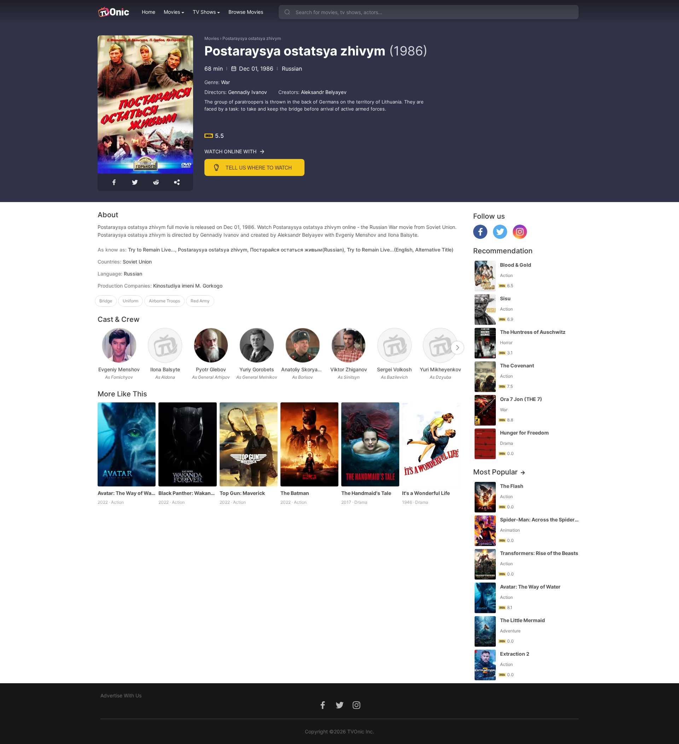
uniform (130, 300)
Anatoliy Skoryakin (302, 369)
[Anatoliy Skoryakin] (302, 345)
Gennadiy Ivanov (247, 92)
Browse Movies (245, 12)
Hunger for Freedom (524, 433)
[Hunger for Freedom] (485, 444)
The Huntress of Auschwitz (532, 332)
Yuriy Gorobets (256, 369)
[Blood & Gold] (485, 276)
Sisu (505, 298)
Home (148, 12)
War (225, 82)
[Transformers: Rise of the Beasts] (485, 564)
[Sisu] (485, 309)
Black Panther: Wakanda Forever (187, 493)
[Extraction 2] (485, 665)
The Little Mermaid (522, 620)
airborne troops (164, 300)
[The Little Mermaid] (485, 631)
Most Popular (495, 472)
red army (200, 300)
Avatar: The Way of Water (127, 493)
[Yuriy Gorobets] (256, 345)
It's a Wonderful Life (426, 493)
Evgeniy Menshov (119, 369)
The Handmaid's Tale (366, 493)
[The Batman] (309, 444)
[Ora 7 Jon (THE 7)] (485, 410)
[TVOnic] (113, 12)
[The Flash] (485, 497)
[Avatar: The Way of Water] (127, 444)
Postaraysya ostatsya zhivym (251, 38)
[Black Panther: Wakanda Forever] (187, 444)
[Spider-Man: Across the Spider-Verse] (485, 530)
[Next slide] (457, 347)
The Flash (511, 486)
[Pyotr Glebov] (211, 345)
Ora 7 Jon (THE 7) (521, 399)
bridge (105, 300)
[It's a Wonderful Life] (431, 444)
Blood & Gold (515, 265)
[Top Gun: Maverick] (249, 444)
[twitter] (500, 237)
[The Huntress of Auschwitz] (485, 343)
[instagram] (520, 237)
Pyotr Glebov (211, 369)
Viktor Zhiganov (348, 369)
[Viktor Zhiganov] (348, 345)
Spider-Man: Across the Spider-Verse (540, 519)
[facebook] (480, 237)
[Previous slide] (102, 347)
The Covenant (517, 365)
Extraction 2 (514, 654)
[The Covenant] (485, 376)
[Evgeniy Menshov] (119, 345)
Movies (172, 12)
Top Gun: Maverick (242, 493)
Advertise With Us (120, 695)
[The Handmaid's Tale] (370, 444)
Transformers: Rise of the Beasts (539, 553)
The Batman (294, 493)
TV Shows (204, 12)
